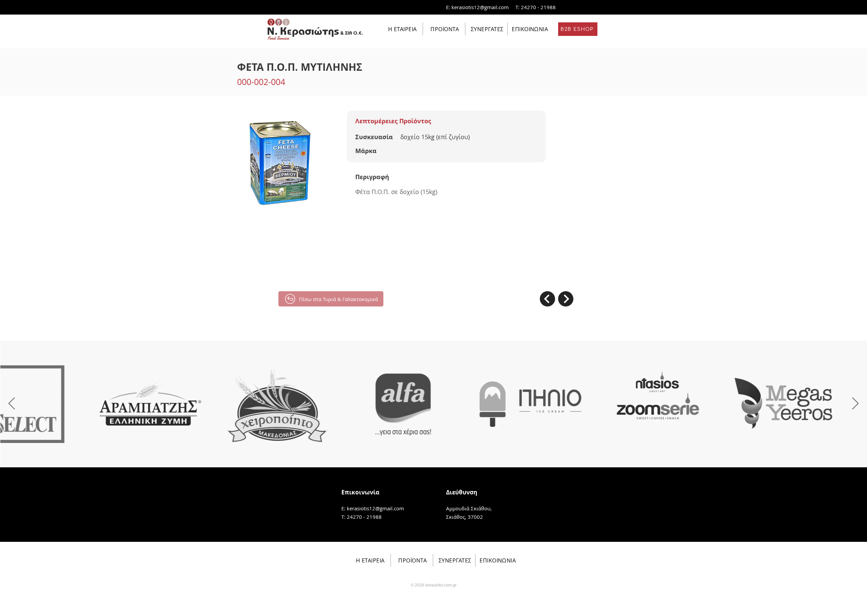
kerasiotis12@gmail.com (480, 7)
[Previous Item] (12, 403)
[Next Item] (855, 403)
